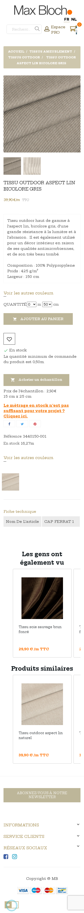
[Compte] (47, 29)
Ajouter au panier (38, 319)
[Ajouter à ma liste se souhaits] (9, 339)
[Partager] (9, 423)
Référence (13, 436)
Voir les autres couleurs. (29, 293)
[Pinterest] (35, 423)
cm (56, 304)
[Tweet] (22, 423)
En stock (12, 443)
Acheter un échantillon (36, 380)
